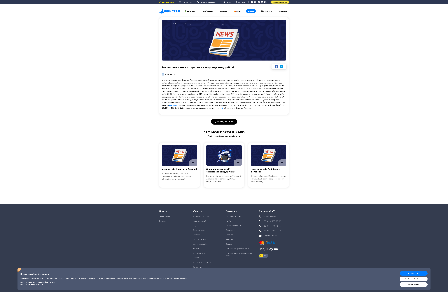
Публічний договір (234, 216)
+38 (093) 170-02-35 (272, 226)
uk (261, 256)
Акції (238, 11)
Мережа (229, 239)
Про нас (162, 221)
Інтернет (191, 11)
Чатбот (195, 248)
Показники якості (233, 225)
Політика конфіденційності (237, 248)
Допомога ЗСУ (198, 253)
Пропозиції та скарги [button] (201, 262)
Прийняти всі (413, 273)
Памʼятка (229, 221)
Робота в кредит (199, 239)
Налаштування (414, 284)
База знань (230, 230)
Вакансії (229, 244)
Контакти (283, 11)
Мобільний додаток (201, 216)
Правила (229, 235)
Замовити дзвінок (280, 2)
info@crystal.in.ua (270, 235)
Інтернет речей (199, 221)
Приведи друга (198, 230)
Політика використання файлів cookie (239, 254)
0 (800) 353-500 (270, 216)
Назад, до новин (225, 121)
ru (265, 256)
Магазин (223, 11)
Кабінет (195, 258)
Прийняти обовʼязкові (413, 279)
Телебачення (207, 11)
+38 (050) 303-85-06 (272, 221)
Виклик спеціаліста (200, 244)
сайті (221, 108)
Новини (250, 11)
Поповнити (197, 267)
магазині (173, 105)
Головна (168, 24)
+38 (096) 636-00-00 (272, 231)
